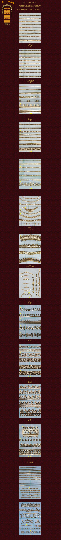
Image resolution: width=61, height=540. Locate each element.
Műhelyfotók (7, 18)
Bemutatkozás (7, 8)
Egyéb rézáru (7, 16)
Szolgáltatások (7, 10)
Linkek (7, 21)
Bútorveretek (7, 11)
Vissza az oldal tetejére (28, 538)
